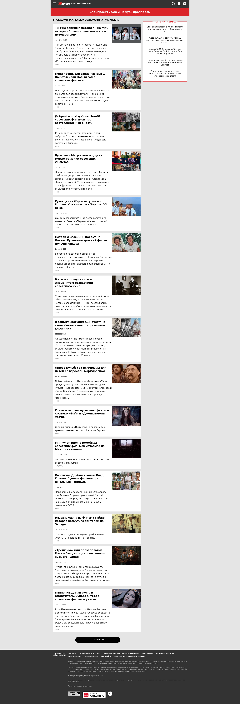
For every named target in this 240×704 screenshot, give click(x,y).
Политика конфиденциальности (80, 686)
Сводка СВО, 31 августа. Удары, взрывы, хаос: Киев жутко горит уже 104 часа (165, 40)
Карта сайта (106, 656)
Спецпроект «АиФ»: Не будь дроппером (120, 12)
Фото (57, 146)
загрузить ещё (98, 640)
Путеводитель (91, 656)
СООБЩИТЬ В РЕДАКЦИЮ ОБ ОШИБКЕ (129, 656)
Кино (57, 64)
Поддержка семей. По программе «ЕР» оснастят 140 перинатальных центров (165, 62)
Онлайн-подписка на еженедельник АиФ (121, 653)
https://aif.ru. (76, 682)
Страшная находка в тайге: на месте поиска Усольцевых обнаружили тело (165, 29)
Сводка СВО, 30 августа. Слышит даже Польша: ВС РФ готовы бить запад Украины (165, 51)
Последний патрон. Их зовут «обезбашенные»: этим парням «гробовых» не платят (165, 73)
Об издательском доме (89, 653)
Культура (59, 466)
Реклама (72, 653)
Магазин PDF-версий (165, 653)
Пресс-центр (147, 653)
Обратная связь (75, 656)
